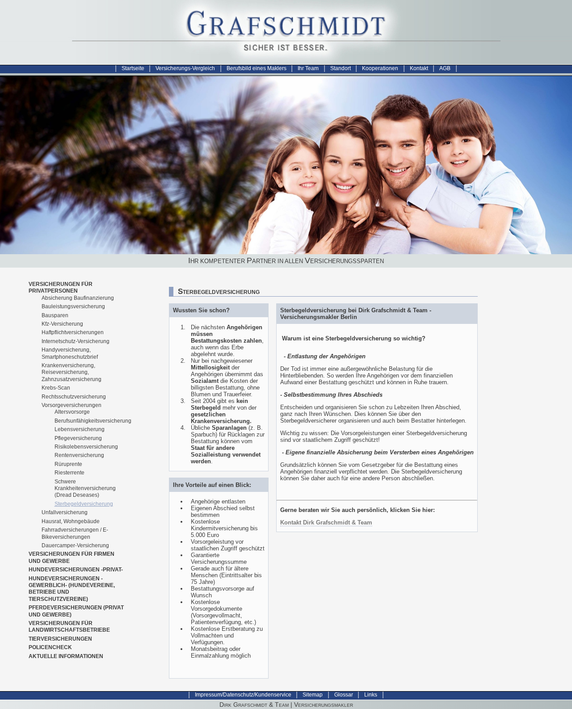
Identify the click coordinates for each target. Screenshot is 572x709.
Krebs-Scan (56, 388)
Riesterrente (69, 473)
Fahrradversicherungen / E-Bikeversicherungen (75, 533)
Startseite (133, 68)
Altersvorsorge (72, 412)
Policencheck (50, 647)
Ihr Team (308, 68)
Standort (340, 68)
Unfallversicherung (65, 512)
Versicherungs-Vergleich (185, 68)
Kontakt (419, 68)
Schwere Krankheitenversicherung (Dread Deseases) (85, 488)
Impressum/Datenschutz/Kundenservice (243, 695)
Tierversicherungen (60, 639)
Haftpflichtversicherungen (73, 332)
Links (370, 695)
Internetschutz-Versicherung (75, 341)
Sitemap (313, 695)
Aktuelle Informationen (66, 656)
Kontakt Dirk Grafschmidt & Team (326, 522)
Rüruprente (68, 464)
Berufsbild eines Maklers (256, 68)
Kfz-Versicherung (62, 324)
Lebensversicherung (80, 429)
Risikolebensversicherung (86, 447)
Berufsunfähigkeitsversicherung (93, 421)
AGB (444, 68)
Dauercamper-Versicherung (75, 545)
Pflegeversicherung (78, 438)
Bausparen (55, 315)
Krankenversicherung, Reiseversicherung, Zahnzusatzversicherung (71, 372)
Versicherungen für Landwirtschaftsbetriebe (69, 626)
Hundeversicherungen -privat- (76, 569)
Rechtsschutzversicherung (74, 397)
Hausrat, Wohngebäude (71, 521)
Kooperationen (380, 68)
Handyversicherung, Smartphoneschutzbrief (70, 353)
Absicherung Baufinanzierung (78, 298)
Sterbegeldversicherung (84, 504)
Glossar (343, 695)
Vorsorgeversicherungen (71, 405)
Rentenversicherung (79, 455)
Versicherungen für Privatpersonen (61, 287)
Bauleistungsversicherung (73, 306)
